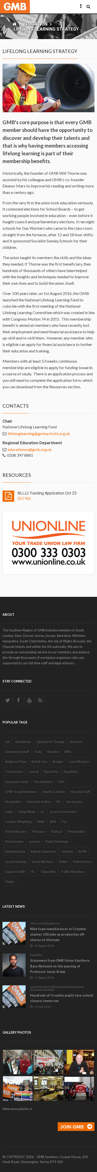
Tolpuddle (47, 872)
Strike (63, 862)
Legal (9, 812)
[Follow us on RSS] (40, 700)
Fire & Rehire (43, 782)
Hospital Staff (80, 792)
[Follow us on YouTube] (29, 700)
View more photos (15, 1109)
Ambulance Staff (17, 752)
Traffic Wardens (72, 872)
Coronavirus (14, 772)
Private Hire (76, 832)
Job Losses (74, 802)
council (34, 772)
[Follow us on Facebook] (18, 700)
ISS (58, 802)
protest (34, 841)
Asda (38, 752)
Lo (42, 812)
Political (56, 832)
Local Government (63, 812)
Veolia (9, 882)
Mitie (41, 822)
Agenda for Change (50, 742)
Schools (67, 851)
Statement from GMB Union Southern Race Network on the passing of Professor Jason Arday (60, 965)
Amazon (76, 742)
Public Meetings (57, 841)
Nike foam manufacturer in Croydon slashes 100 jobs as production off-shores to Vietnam (58, 934)
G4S (61, 782)
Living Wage (26, 812)
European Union (16, 782)
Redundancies (15, 851)
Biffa (68, 752)
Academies (23, 742)
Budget (58, 762)
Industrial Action (38, 802)
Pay (64, 822)
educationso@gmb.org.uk (30, 449)
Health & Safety (54, 792)
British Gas (39, 762)
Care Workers (79, 762)
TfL (32, 872)
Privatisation (14, 841)
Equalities (71, 772)
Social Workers (42, 862)
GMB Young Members (21, 792)
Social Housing (15, 862)
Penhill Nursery (16, 832)
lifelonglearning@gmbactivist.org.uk (39, 433)
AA (7, 742)
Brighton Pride (15, 762)
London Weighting (18, 822)
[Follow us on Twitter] (7, 700)
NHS (53, 822)
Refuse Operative (43, 851)
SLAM (82, 851)
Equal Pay (51, 772)
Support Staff (15, 872)
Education (36, 24)
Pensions (38, 832)
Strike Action (82, 862)
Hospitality (13, 802)
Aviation (53, 752)
